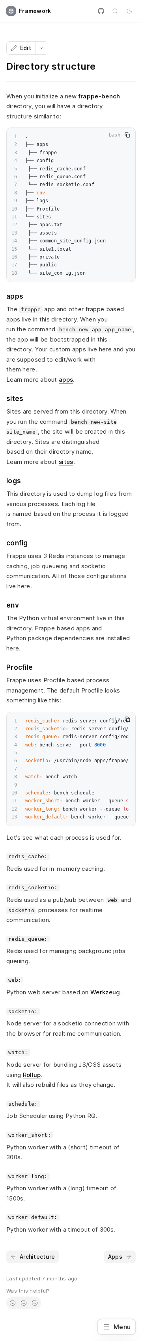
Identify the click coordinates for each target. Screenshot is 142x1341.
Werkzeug (105, 992)
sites (66, 461)
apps (66, 379)
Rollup (32, 1075)
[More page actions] (41, 48)
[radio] (12, 1302)
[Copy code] (127, 135)
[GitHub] (101, 11)
